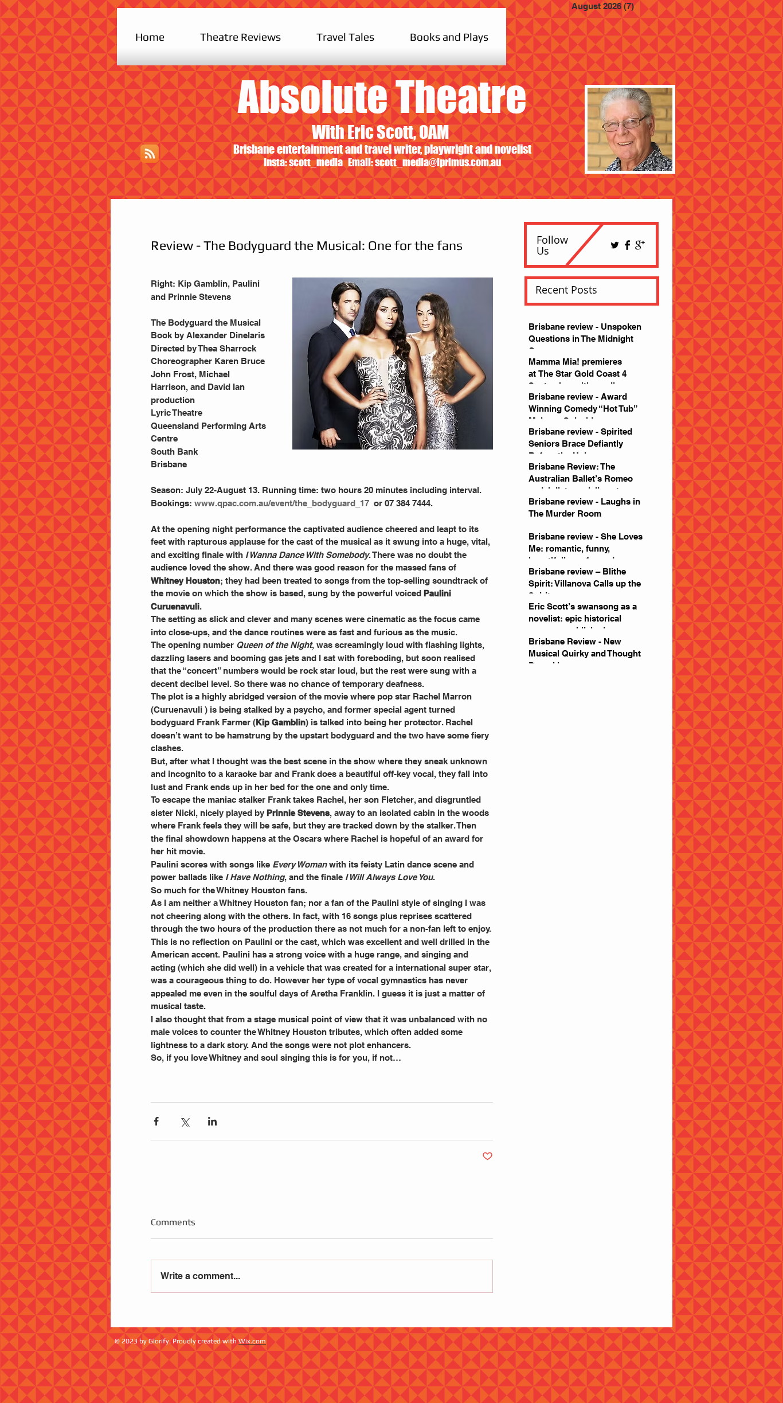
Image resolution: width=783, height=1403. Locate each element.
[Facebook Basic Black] (627, 245)
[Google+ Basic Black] (640, 245)
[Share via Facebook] (156, 1121)
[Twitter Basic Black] (615, 245)
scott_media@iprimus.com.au (438, 162)
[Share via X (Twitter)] (184, 1121)
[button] (240, 36)
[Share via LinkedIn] (212, 1121)
